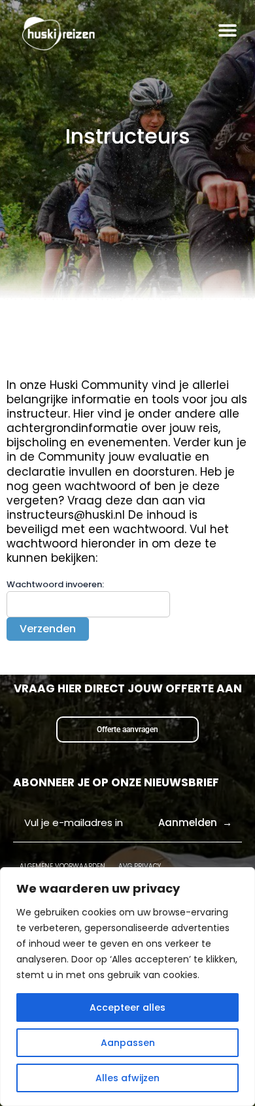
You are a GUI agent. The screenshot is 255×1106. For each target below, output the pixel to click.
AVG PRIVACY (139, 866)
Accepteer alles (127, 1007)
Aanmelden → (195, 822)
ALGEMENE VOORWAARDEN (62, 866)
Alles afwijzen (127, 1077)
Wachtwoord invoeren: (55, 584)
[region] (127, 986)
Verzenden (48, 628)
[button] (227, 29)
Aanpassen (128, 1042)
